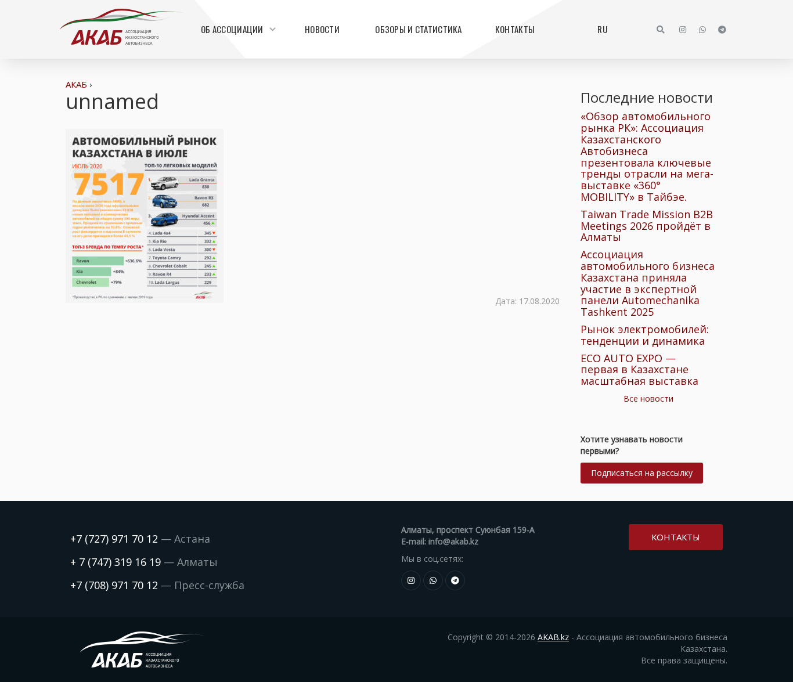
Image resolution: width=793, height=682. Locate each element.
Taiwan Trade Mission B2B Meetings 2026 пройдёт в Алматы (647, 225)
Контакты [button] (675, 537)
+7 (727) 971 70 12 (114, 539)
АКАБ (76, 84)
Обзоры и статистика (418, 29)
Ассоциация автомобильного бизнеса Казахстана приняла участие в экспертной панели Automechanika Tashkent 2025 (648, 283)
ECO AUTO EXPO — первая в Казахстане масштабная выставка (639, 369)
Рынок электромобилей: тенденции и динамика (645, 335)
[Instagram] (683, 29)
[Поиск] (661, 29)
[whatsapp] (702, 29)
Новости (322, 29)
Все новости (648, 398)
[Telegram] (722, 29)
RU (602, 29)
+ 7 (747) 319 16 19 (115, 562)
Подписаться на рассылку (642, 472)
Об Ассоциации (232, 29)
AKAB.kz (553, 637)
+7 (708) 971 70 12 (114, 585)
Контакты (515, 29)
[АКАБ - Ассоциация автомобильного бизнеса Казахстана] (121, 27)
